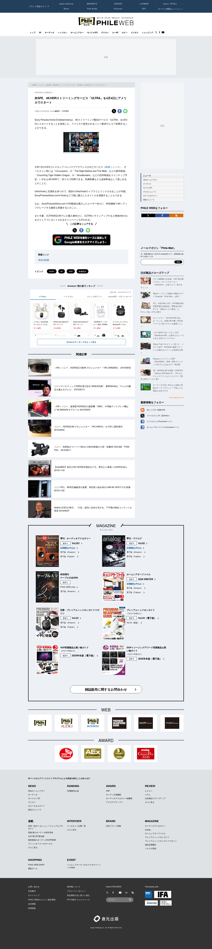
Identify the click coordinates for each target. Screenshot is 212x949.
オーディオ (49, 32)
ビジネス (134, 32)
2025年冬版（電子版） (83, 655)
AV (40, 32)
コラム (148, 794)
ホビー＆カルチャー (150, 196)
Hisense (118, 8)
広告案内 (32, 891)
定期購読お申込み (67, 547)
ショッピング (147, 32)
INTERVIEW (74, 821)
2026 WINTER (145, 579)
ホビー (124, 32)
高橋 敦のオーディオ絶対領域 (40, 832)
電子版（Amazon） (68, 552)
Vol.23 (75, 618)
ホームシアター (77, 32)
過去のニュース (148, 200)
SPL (144, 8)
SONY (51, 271)
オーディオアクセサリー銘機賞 (119, 798)
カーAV (115, 32)
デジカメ (105, 32)
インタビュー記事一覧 (76, 825)
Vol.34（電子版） (147, 618)
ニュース (41, 85)
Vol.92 (141, 543)
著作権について (73, 886)
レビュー (148, 790)
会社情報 (32, 903)
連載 (30, 821)
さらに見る (149, 802)
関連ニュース (112, 167)
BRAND (110, 821)
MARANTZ (92, 3)
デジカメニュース (149, 192)
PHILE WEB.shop (67, 587)
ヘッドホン (62, 32)
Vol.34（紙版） (133, 622)
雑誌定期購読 (150, 844)
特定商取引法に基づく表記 (78, 895)
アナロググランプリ (114, 802)
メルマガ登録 (150, 848)
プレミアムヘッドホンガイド (157, 837)
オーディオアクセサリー (155, 825)
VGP (108, 790)
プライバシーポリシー (76, 891)
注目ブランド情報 (113, 825)
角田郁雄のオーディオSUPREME (42, 839)
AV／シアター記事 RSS (156, 409)
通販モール (32, 868)
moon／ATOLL (170, 3)
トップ (32, 32)
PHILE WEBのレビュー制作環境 (41, 899)
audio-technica (66, 3)
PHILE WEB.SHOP (36, 864)
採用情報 (32, 908)
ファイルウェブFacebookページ (159, 421)
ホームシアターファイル (155, 833)
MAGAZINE (106, 525)
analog (147, 829)
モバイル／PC (34, 798)
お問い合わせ (33, 886)
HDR (71, 271)
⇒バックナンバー (176, 397)
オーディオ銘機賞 (113, 794)
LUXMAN (144, 3)
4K (61, 271)
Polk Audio (92, 8)
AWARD (111, 786)
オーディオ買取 (170, 9)
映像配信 (82, 271)
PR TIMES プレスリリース (78, 899)
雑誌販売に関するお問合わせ (106, 689)
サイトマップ (33, 895)
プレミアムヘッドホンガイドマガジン (161, 840)
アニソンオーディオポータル (40, 843)
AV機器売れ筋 (73, 790)
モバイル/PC (92, 32)
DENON (118, 3)
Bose (66, 8)
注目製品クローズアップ (155, 273)
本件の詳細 (43, 259)
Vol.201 (76, 543)
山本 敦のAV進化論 (36, 836)
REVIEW (150, 786)
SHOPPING (35, 860)
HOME (34, 85)
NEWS (32, 786)
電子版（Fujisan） (68, 556)
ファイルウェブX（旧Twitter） (159, 415)
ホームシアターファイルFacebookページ (163, 427)
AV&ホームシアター (150, 180)
